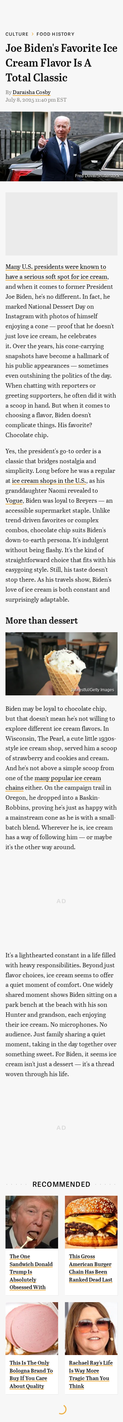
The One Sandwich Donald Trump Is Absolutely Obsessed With (31, 1271)
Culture (17, 34)
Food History (55, 34)
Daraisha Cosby (32, 92)
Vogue (14, 500)
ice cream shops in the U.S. (49, 480)
